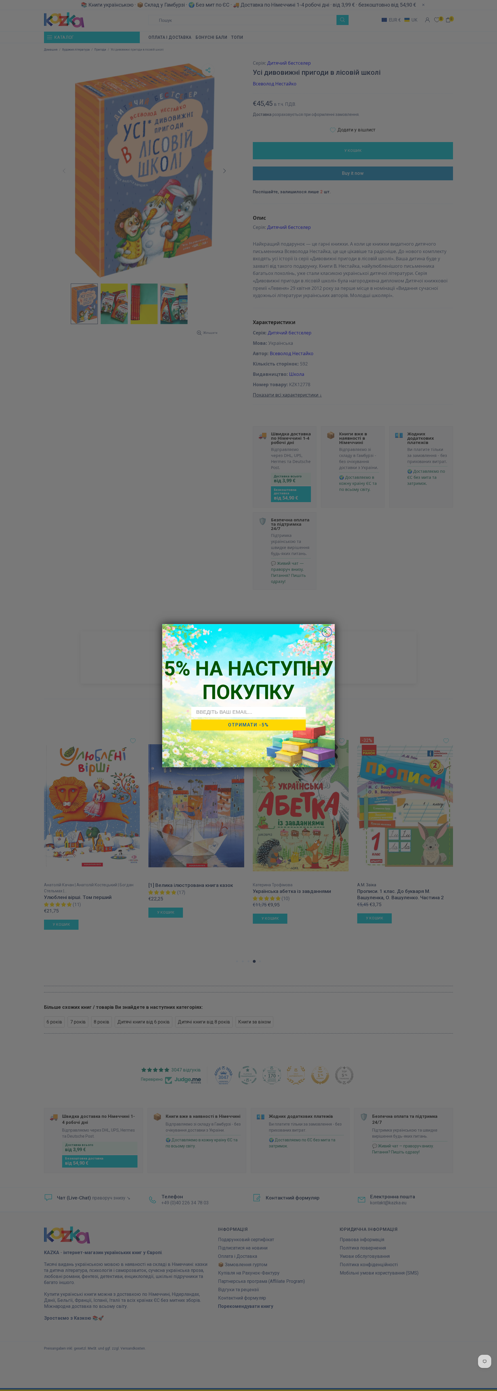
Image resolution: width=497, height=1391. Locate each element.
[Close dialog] (327, 632)
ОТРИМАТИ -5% (248, 725)
